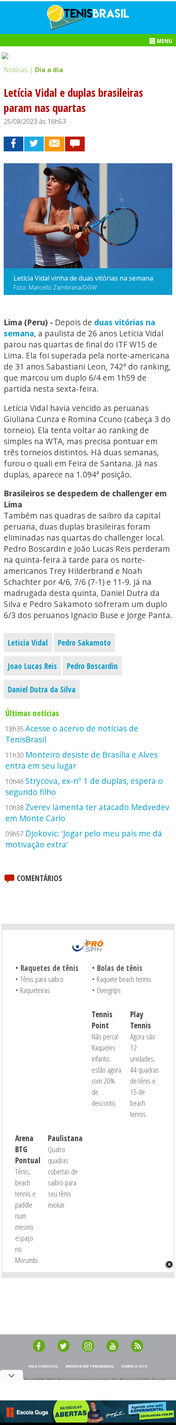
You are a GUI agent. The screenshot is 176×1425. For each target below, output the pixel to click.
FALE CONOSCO (43, 1366)
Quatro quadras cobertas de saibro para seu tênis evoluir (63, 1177)
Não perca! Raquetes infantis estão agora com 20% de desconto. (106, 1069)
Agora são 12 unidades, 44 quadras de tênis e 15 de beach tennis (144, 1075)
